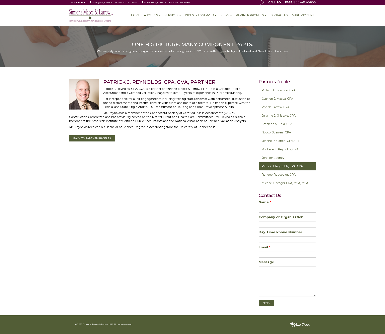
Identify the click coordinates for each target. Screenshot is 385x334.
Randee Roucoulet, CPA (279, 174)
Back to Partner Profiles (92, 138)
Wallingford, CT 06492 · (103, 2)
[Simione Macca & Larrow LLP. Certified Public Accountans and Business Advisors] (91, 15)
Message (266, 262)
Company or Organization (281, 217)
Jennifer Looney (273, 158)
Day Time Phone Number (280, 232)
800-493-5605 (304, 2)
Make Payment (303, 15)
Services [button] (172, 15)
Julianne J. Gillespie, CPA (279, 115)
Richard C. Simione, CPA (278, 90)
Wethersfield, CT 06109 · (155, 2)
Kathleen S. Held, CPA (277, 124)
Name (265, 202)
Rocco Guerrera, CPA (276, 132)
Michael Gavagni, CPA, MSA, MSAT (286, 183)
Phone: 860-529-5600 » (179, 2)
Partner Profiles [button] (250, 15)
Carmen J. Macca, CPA (277, 98)
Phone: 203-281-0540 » (126, 2)
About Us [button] (151, 15)
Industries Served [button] (200, 15)
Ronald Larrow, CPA (275, 107)
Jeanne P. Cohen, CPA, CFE (281, 141)
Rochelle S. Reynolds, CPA (280, 149)
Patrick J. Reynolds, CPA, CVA (282, 166)
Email (265, 247)
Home (135, 15)
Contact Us (279, 15)
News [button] (225, 15)
